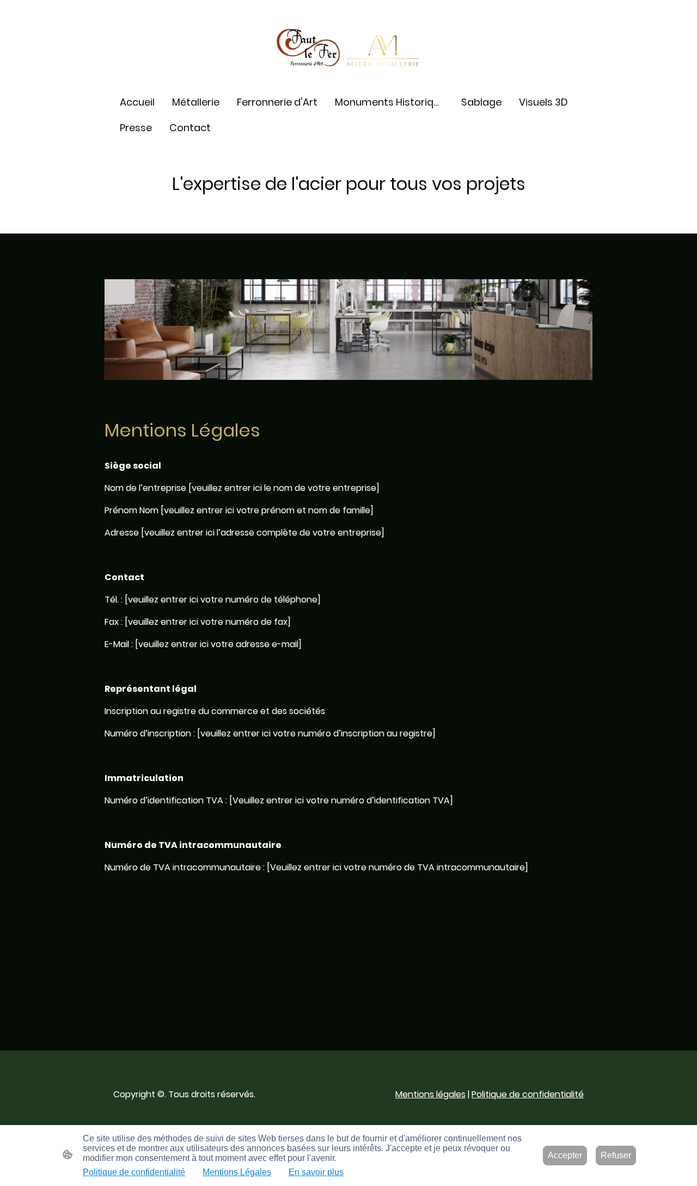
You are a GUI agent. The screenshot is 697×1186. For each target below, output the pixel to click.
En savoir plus (316, 1172)
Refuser (616, 1155)
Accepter (565, 1155)
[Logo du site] (348, 47)
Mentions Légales (237, 1172)
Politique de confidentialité (528, 1094)
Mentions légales (430, 1094)
